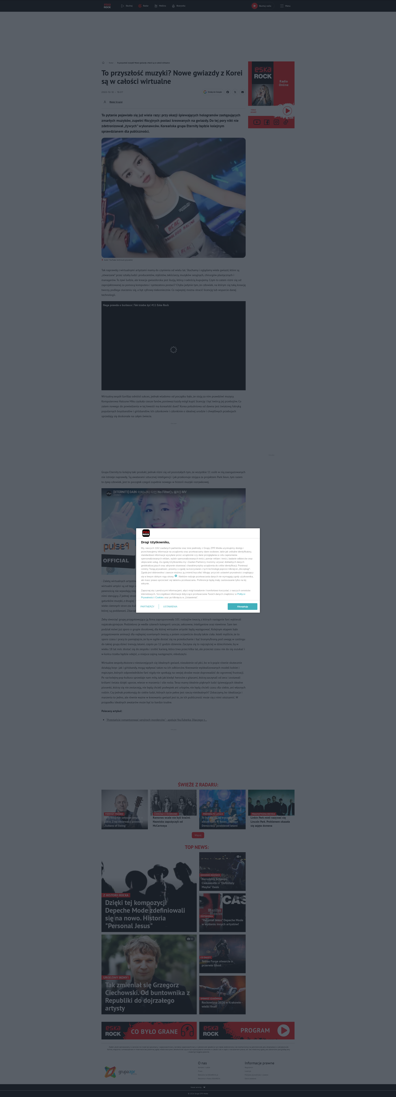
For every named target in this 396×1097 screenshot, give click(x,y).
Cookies (159, 597)
